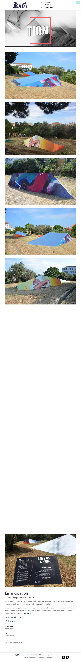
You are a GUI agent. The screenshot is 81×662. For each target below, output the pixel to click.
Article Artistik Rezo (13, 617)
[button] (40, 30)
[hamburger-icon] (78, 2)
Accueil (47, 2)
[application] (40, 30)
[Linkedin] (67, 657)
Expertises (48, 7)
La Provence (26, 613)
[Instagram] (63, 657)
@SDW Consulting (30, 655)
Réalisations (49, 5)
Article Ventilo (11, 621)
